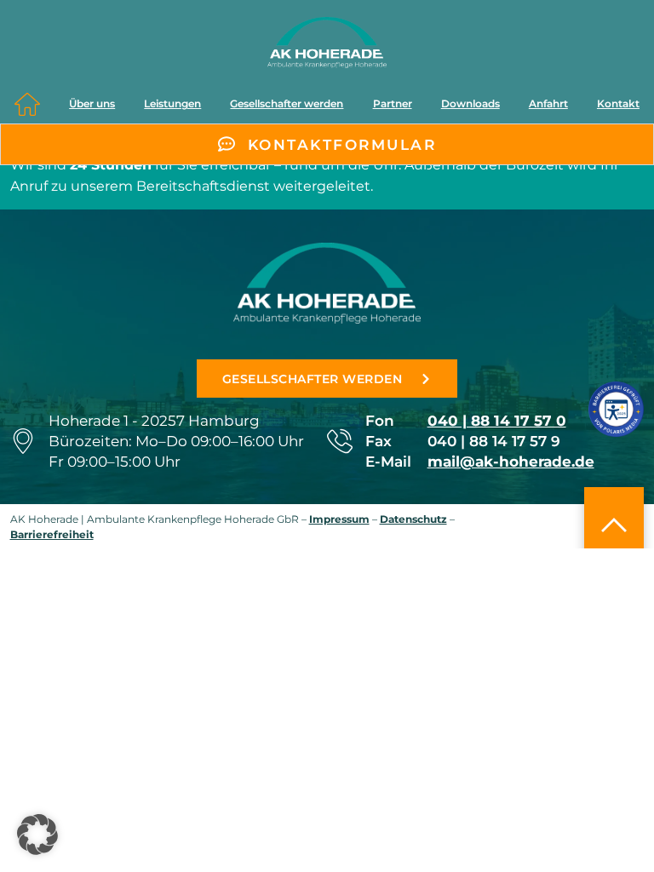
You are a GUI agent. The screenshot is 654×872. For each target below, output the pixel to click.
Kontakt (618, 104)
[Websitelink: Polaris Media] (616, 409)
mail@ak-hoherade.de (510, 461)
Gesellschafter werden (286, 104)
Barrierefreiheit (52, 534)
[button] (37, 834)
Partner (392, 104)
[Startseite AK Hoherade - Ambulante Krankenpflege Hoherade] (326, 42)
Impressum (339, 519)
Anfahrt (548, 104)
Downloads (470, 104)
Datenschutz (413, 519)
